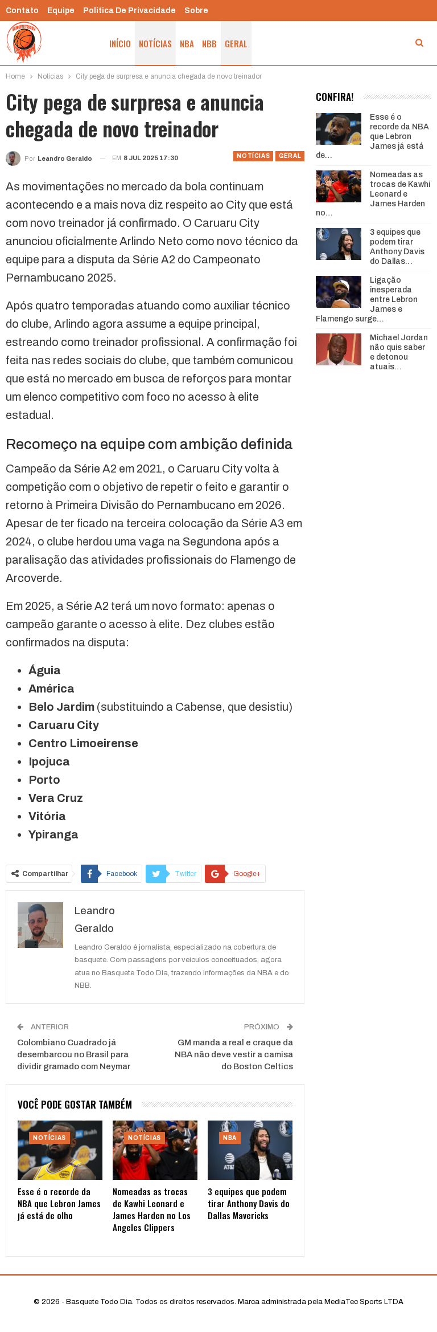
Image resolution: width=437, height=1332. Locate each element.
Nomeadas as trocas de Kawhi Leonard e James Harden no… (373, 193)
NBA (187, 43)
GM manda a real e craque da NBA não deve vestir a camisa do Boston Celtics (234, 1054)
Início (120, 43)
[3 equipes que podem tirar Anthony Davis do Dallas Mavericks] (250, 1150)
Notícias (155, 43)
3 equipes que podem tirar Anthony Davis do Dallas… (397, 246)
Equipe (61, 10)
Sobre (196, 10)
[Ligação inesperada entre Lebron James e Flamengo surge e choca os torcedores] (338, 292)
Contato (22, 10)
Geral (236, 43)
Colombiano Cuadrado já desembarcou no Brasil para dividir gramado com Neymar (73, 1054)
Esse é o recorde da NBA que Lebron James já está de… (372, 136)
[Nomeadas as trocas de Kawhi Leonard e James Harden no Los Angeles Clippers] (155, 1150)
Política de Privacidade (129, 10)
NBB (209, 43)
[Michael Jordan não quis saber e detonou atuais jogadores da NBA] (338, 349)
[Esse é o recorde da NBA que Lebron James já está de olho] (60, 1150)
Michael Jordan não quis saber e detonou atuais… (399, 351)
